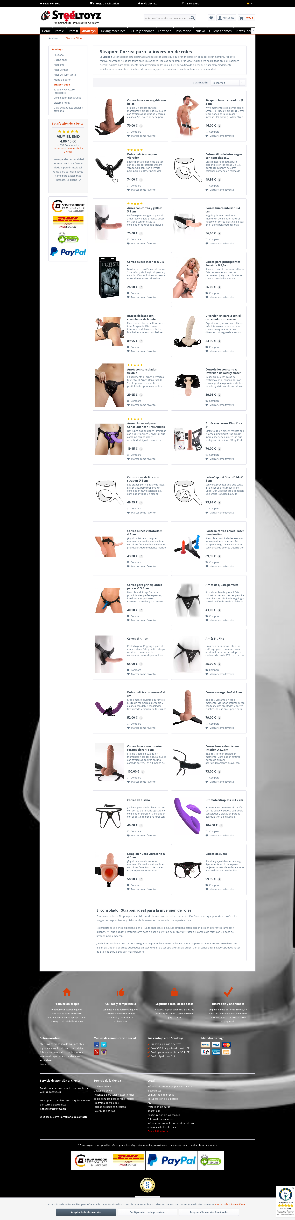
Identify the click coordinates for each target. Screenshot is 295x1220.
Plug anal (59, 54)
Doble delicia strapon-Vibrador (142, 156)
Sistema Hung (62, 102)
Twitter (104, 1045)
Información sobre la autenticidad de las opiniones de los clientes (171, 1125)
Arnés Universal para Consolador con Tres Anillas (146, 425)
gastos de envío (126, 1145)
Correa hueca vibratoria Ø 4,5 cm (145, 532)
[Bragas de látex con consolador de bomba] (109, 331)
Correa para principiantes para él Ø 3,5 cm (144, 586)
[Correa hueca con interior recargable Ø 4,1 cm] (109, 762)
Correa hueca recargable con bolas (146, 102)
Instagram (104, 1052)
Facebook (96, 1045)
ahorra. (218, 1204)
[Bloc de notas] (211, 18)
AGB (150, 1102)
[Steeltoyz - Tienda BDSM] (76, 18)
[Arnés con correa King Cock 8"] (187, 439)
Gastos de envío (103, 1090)
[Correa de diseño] (109, 816)
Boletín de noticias (104, 1110)
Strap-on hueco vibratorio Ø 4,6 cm (146, 855)
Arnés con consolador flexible (142, 371)
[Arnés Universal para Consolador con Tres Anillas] (109, 439)
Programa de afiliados (106, 1102)
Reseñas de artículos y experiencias (114, 1094)
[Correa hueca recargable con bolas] (109, 116)
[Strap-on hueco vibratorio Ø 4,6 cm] (109, 869)
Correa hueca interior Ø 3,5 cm (145, 263)
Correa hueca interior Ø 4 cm (223, 209)
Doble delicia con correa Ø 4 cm (146, 694)
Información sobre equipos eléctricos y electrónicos (170, 1088)
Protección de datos (159, 1106)
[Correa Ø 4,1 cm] (109, 654)
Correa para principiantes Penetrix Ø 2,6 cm (223, 263)
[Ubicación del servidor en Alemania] (68, 206)
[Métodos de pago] (227, 1048)
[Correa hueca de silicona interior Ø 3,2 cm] (187, 762)
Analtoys (57, 49)
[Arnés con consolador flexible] (109, 385)
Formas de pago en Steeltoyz (110, 1106)
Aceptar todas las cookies (86, 1212)
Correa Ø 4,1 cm (138, 638)
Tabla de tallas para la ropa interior (114, 1098)
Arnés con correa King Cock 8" (224, 425)
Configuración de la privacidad (147, 1212)
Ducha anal (60, 59)
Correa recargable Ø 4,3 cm (224, 692)
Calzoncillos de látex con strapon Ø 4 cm (143, 478)
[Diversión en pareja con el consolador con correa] (187, 331)
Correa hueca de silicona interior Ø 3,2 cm (222, 748)
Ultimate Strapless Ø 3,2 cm (224, 800)
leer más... (46, 1064)
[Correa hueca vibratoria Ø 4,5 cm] (109, 546)
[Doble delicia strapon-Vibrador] (109, 170)
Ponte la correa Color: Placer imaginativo (225, 532)
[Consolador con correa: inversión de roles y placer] (187, 385)
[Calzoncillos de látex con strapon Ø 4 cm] (109, 493)
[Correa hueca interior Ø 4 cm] (187, 224)
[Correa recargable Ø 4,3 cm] (187, 708)
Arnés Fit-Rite (215, 638)
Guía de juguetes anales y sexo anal (68, 109)
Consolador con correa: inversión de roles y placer (223, 371)
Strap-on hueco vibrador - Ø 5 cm (224, 102)
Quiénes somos (102, 1086)
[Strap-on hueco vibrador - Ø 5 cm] (187, 116)
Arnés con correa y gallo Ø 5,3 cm (145, 209)
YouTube (96, 1052)
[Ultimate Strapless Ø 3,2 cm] (187, 816)
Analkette (59, 64)
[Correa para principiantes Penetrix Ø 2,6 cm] (187, 277)
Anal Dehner (61, 69)
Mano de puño (62, 79)
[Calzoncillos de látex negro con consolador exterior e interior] (187, 170)
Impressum (154, 1110)
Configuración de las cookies (164, 1115)
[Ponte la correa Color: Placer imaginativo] (187, 546)
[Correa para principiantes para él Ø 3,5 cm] (109, 600)
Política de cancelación (160, 1119)
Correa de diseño (138, 800)
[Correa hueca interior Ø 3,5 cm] (109, 277)
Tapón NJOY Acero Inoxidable (64, 91)
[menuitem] (170, 18)
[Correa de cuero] (187, 869)
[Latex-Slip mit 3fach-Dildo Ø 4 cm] (187, 493)
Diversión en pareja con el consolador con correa (223, 317)
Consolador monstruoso (67, 97)
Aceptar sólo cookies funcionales (209, 1212)
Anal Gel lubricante (65, 74)
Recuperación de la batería (163, 1098)
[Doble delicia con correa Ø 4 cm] (109, 708)
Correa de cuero (216, 854)
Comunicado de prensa (161, 1094)
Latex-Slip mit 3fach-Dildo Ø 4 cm (224, 478)
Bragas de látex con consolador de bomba (142, 317)
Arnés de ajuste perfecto (222, 585)
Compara (135, 131)
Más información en (235, 1204)
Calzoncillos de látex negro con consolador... (224, 156)
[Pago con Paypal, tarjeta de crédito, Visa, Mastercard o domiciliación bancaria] (68, 251)
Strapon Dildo (62, 84)
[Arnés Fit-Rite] (187, 654)
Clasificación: (200, 82)
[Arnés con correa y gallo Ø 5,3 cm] (109, 224)
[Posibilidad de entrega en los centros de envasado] (68, 222)
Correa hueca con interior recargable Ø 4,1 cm (144, 748)
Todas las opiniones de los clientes (68, 150)
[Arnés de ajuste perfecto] (187, 600)
